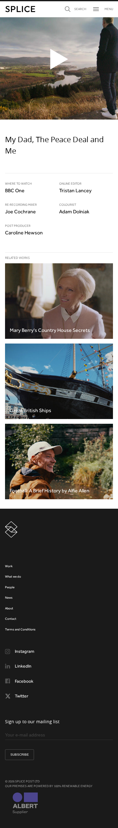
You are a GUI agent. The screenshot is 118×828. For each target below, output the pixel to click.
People (9, 587)
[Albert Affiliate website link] (25, 803)
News (9, 598)
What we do (13, 576)
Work (9, 566)
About (9, 608)
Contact (10, 619)
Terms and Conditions (20, 629)
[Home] (20, 9)
